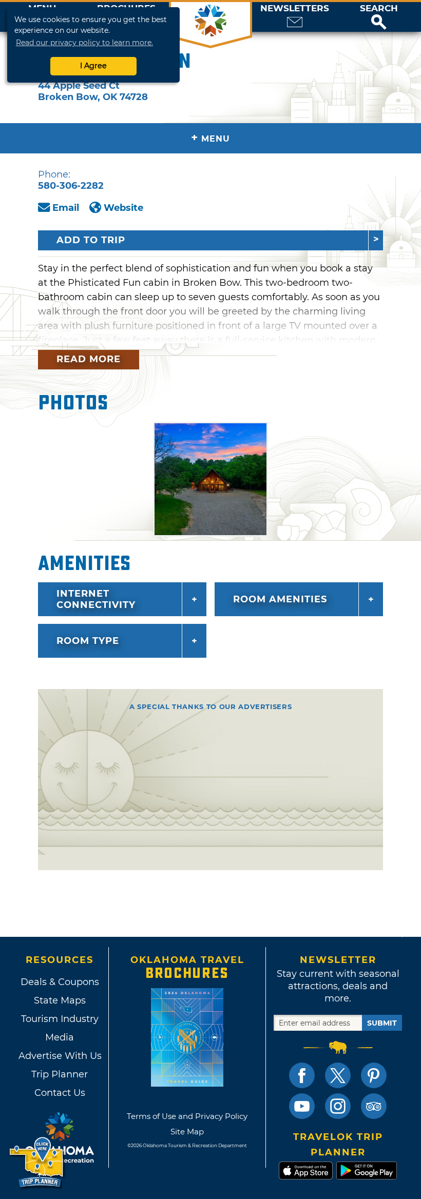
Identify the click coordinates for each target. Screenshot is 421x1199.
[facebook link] (302, 1075)
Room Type (87, 640)
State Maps (60, 1000)
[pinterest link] (374, 1075)
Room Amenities (280, 599)
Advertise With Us (59, 1056)
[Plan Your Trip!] (37, 1162)
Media (59, 1037)
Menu (210, 138)
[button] (379, 17)
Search (379, 8)
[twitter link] (338, 1075)
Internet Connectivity (96, 599)
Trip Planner (59, 1074)
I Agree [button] (93, 65)
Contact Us (59, 1092)
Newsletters (294, 8)
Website (123, 207)
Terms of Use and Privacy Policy (187, 1116)
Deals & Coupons (60, 982)
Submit (382, 1023)
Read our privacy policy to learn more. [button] (84, 42)
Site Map (187, 1131)
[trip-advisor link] (374, 1106)
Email (65, 207)
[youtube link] (302, 1106)
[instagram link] (338, 1106)
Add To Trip (90, 240)
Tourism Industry (60, 1019)
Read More (88, 359)
